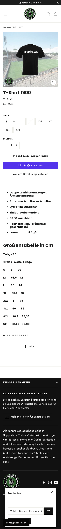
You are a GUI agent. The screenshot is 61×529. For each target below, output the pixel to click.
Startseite (7, 27)
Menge (8, 139)
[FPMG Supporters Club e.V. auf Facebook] (44, 482)
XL (30, 121)
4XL (8, 130)
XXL (40, 121)
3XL (50, 121)
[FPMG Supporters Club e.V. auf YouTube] (56, 482)
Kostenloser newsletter (25, 393)
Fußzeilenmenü (16, 382)
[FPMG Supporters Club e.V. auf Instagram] (50, 482)
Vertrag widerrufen (16, 522)
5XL (18, 130)
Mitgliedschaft (15, 335)
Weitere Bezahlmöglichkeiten (30, 174)
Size (6, 115)
